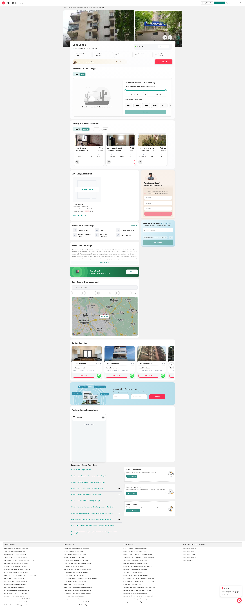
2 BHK (96, 129)
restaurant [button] (124, 293)
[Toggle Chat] (239, 600)
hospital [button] (103, 293)
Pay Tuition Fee (208, 3)
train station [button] (77, 293)
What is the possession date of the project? (155, 237)
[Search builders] (103, 417)
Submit (145, 112)
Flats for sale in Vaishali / (91, 8)
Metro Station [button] (91, 293)
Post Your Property (219, 3)
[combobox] (106, 287)
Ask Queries (158, 242)
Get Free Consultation (133, 510)
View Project (83, 375)
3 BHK (105, 129)
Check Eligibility (132, 476)
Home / (65, 8)
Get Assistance (132, 493)
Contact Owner (91, 162)
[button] (87, 211)
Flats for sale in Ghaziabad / (75, 8)
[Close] (239, 588)
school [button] (113, 293)
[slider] (125, 90)
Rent (21, 4)
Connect (157, 214)
